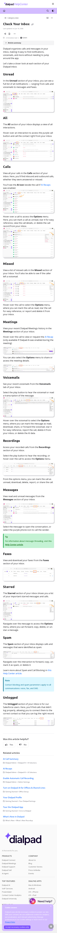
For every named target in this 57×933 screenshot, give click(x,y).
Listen (25, 38)
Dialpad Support (8, 867)
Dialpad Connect (8, 860)
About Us (32, 860)
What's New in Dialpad (13, 816)
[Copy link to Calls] (15, 167)
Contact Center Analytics (11, 895)
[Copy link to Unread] (18, 75)
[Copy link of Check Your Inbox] (32, 24)
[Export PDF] (9, 34)
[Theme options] (53, 11)
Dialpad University (9, 898)
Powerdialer (7, 892)
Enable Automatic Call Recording (18, 778)
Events (31, 873)
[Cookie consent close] (51, 906)
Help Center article (14, 544)
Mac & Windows (34, 885)
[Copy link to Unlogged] (22, 698)
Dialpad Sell (7, 870)
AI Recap (49, 336)
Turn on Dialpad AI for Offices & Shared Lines (24, 787)
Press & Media (34, 870)
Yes (11, 744)
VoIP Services (7, 888)
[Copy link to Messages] (22, 490)
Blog (30, 863)
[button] (51, 926)
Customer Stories (35, 867)
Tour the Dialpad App (13, 807)
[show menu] (53, 4)
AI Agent (5, 873)
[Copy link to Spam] (15, 638)
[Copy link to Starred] (19, 587)
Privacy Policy (10, 922)
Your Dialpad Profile (12, 797)
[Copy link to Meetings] (21, 322)
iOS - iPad (32, 895)
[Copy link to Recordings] (24, 441)
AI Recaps (46, 184)
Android (31, 888)
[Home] (15, 4)
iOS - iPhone (33, 892)
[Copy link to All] (11, 118)
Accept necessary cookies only (17, 927)
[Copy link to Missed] (18, 264)
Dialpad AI (6, 885)
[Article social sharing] (5, 34)
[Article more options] (52, 18)
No (25, 744)
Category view (12, 18)
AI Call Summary (10, 759)
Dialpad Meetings (9, 863)
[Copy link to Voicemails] (23, 378)
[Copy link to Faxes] (16, 554)
